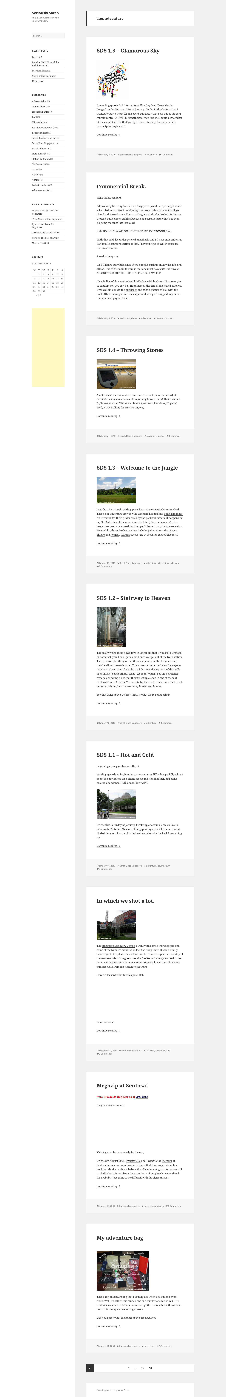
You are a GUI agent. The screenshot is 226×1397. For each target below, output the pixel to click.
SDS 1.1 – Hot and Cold (125, 754)
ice (158, 865)
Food (34, 117)
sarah (35, 232)
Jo (98, 403)
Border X (149, 682)
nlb (172, 563)
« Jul (38, 295)
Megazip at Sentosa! (122, 1085)
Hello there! (38, 81)
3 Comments (105, 868)
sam (177, 563)
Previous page (90, 1368)
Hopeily (171, 403)
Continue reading (109, 134)
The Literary (38, 164)
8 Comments (174, 1206)
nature (166, 563)
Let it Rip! (37, 57)
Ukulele (36, 174)
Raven (104, 403)
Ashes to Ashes (39, 101)
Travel (35, 169)
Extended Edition (40, 111)
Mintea (123, 403)
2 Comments (105, 566)
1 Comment (167, 154)
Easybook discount (41, 70)
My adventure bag (120, 1237)
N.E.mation (37, 122)
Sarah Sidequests (40, 148)
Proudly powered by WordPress (113, 1390)
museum (165, 865)
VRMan (35, 179)
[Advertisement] (48, 347)
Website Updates (40, 185)
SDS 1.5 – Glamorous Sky (128, 50)
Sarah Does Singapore (43, 143)
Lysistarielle (133, 1161)
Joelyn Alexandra (158, 530)
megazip (159, 1206)
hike (159, 563)
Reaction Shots (39, 132)
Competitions (38, 106)
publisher (131, 290)
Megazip (167, 1161)
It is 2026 (44, 243)
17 (143, 1368)
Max (34, 243)
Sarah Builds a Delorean (44, 138)
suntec (161, 436)
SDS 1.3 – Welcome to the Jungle (137, 467)
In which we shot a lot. (125, 900)
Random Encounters (42, 127)
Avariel (161, 122)
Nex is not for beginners (44, 75)
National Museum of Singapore (129, 829)
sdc (168, 1050)
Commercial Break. (121, 186)
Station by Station (41, 158)
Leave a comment (164, 318)
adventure (151, 154)
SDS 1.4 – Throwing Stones (130, 349)
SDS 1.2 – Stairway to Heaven (134, 597)
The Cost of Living (50, 232)
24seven (150, 1050)
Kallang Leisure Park (149, 399)
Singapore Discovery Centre (118, 945)
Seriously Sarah (45, 12)
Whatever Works (40, 190)
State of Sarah (39, 153)
